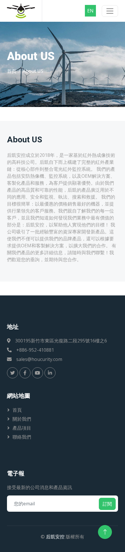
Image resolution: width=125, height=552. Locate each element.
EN (90, 11)
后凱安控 (55, 536)
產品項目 (21, 428)
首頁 (11, 71)
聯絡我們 (21, 437)
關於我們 (21, 419)
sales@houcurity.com (39, 359)
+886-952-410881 (35, 350)
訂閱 (107, 504)
